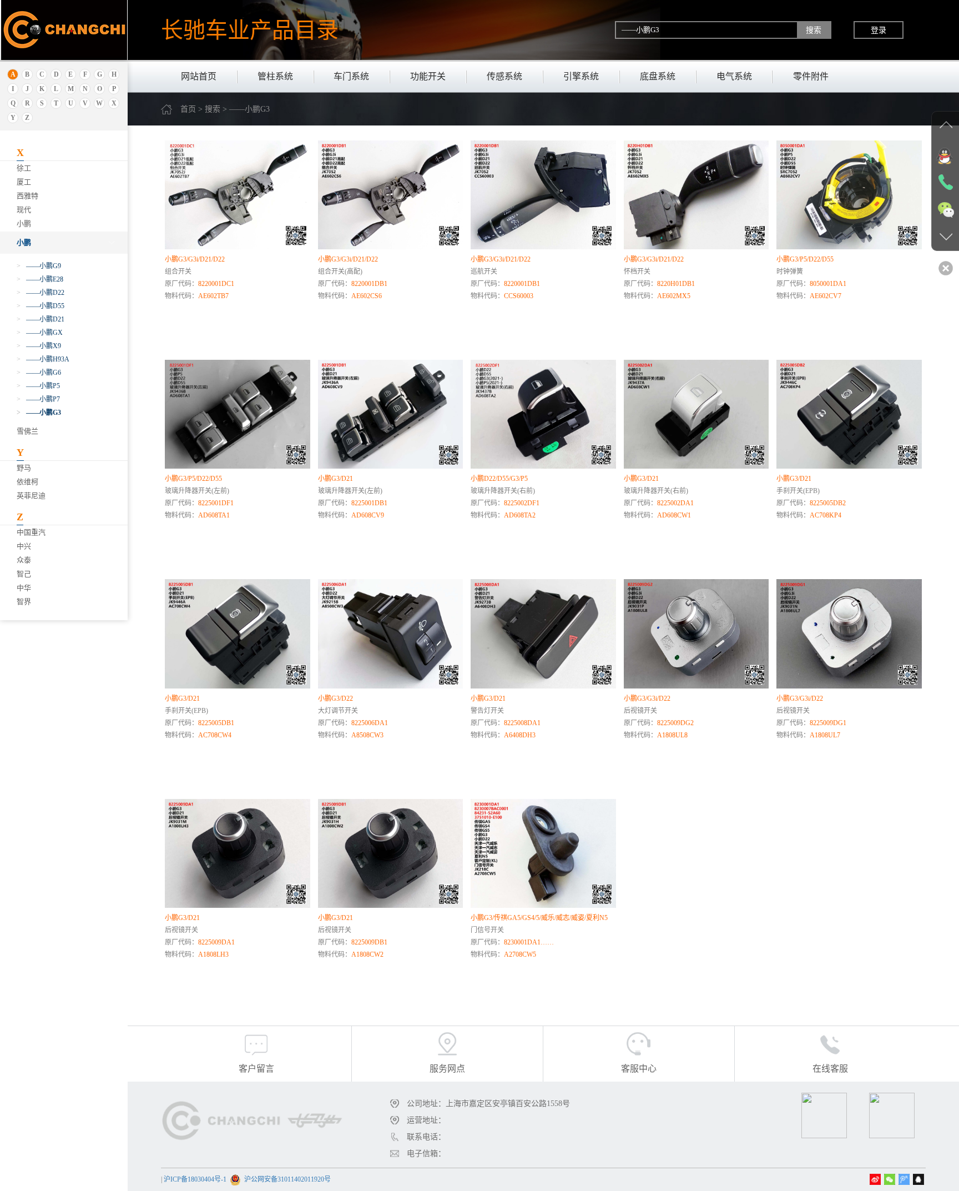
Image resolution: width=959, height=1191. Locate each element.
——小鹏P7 (38, 399)
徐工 (24, 168)
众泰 (24, 560)
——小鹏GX (40, 332)
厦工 (24, 182)
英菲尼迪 (31, 495)
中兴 (24, 546)
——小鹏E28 (40, 279)
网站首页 (198, 76)
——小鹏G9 (39, 266)
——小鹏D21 (40, 319)
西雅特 (27, 196)
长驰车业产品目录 (250, 30)
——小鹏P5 (38, 386)
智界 (24, 601)
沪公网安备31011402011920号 (287, 1179)
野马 (24, 468)
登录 (878, 30)
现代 (24, 209)
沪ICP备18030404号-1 (195, 1179)
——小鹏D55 (40, 306)
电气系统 (734, 76)
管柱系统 (275, 76)
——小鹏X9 (39, 346)
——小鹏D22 (40, 293)
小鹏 (24, 223)
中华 (24, 588)
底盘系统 (657, 76)
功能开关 (428, 76)
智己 (24, 574)
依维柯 (27, 482)
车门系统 (351, 76)
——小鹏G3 (39, 412)
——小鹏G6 (39, 372)
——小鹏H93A (43, 359)
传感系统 (504, 76)
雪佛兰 (27, 431)
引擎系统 (581, 76)
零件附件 (811, 76)
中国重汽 (31, 532)
